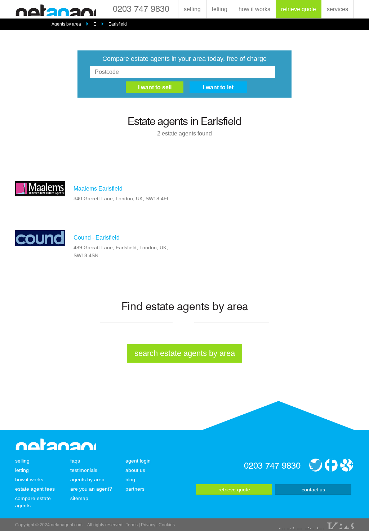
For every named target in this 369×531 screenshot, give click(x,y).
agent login (138, 461)
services (337, 9)
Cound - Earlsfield (97, 238)
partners (135, 489)
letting (219, 9)
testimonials (83, 470)
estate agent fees (35, 489)
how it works (254, 9)
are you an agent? (91, 489)
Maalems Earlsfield (98, 189)
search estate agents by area (184, 353)
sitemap (79, 498)
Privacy (148, 524)
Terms (132, 524)
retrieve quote (298, 9)
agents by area (87, 479)
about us (135, 470)
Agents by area (66, 24)
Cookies (167, 524)
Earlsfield (117, 24)
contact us (313, 489)
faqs (75, 461)
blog (130, 479)
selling (192, 9)
